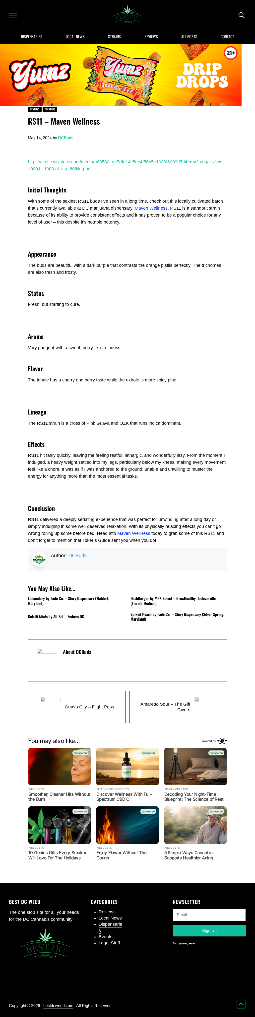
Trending (50, 109)
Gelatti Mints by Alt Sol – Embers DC (56, 616)
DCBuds (77, 555)
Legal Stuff (109, 942)
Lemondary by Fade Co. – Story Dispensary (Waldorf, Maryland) (68, 601)
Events (105, 936)
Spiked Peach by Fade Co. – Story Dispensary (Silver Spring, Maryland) (177, 617)
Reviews (35, 109)
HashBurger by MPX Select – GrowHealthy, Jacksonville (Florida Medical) (173, 601)
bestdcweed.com (58, 1006)
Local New (109, 918)
